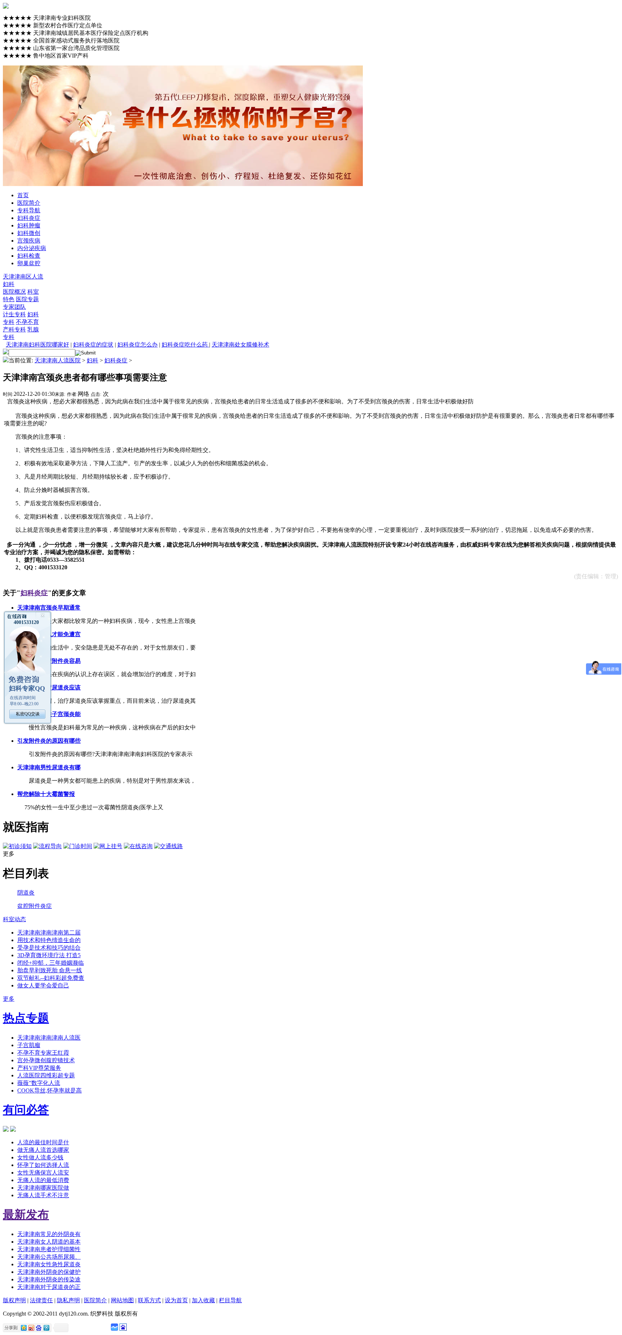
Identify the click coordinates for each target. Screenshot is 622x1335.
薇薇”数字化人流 (38, 1083)
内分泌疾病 (31, 248)
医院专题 (27, 299)
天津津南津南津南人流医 (49, 1038)
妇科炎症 (28, 218)
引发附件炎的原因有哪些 (49, 741)
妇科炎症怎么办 (137, 344)
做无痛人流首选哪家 (43, 1150)
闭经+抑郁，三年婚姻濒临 (50, 963)
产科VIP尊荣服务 (39, 1068)
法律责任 (41, 1300)
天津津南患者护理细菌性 (49, 1249)
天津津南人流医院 (58, 360)
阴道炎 (26, 893)
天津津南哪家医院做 (43, 1188)
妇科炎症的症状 (93, 344)
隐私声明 (68, 1300)
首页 (23, 195)
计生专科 (14, 314)
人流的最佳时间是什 (43, 1142)
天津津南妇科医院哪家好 (37, 344)
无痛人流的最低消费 (43, 1180)
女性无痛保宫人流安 (43, 1172)
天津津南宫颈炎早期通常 (49, 608)
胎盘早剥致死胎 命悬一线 (49, 970)
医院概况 (14, 292)
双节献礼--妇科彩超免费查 (50, 978)
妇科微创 (28, 233)
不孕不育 (27, 322)
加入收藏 (203, 1300)
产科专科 (14, 329)
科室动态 (14, 919)
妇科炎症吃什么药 (185, 344)
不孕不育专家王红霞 (43, 1053)
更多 (8, 999)
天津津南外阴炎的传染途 (49, 1279)
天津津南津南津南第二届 (49, 932)
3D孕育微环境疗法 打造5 (49, 955)
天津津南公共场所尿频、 (49, 1257)
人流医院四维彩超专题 (46, 1075)
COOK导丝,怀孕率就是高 (49, 1090)
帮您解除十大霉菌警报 (46, 794)
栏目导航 (230, 1300)
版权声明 (14, 1300)
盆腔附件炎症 (34, 906)
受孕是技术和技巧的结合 (49, 948)
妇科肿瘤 (28, 225)
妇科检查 (28, 256)
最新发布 (26, 1214)
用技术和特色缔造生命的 (49, 940)
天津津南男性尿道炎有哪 (49, 767)
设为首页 (176, 1300)
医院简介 (28, 203)
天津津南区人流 (23, 276)
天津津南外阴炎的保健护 (49, 1272)
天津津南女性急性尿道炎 (49, 1264)
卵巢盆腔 (28, 263)
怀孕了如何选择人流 (43, 1165)
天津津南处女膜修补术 (240, 344)
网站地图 (122, 1300)
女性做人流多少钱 (40, 1157)
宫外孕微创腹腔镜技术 (46, 1060)
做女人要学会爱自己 (43, 985)
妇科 (8, 284)
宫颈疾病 (28, 240)
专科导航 (28, 210)
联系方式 (149, 1300)
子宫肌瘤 (28, 1045)
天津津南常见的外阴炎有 (49, 1234)
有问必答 (26, 1109)
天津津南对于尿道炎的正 (49, 1287)
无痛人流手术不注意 (43, 1195)
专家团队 (14, 307)
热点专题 (26, 1018)
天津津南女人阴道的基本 (49, 1242)
